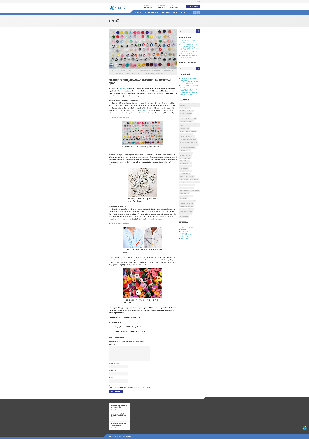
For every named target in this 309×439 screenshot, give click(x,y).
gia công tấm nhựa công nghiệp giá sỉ (189, 145)
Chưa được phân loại (185, 226)
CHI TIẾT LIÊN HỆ (193, 6)
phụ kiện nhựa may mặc (148, 73)
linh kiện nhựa (184, 168)
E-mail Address (113, 370)
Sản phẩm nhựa (165, 12)
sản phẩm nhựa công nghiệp (187, 201)
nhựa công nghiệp (185, 173)
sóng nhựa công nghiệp (186, 195)
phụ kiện (143, 110)
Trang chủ (138, 12)
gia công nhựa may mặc (167, 70)
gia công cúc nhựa (155, 70)
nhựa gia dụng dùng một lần (187, 176)
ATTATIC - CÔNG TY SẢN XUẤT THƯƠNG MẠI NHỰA (189, 104)
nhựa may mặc (114, 73)
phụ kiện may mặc (123, 73)
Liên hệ (183, 12)
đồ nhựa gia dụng (184, 216)
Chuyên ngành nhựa (150, 12)
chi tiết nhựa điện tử (185, 108)
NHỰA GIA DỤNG (184, 236)
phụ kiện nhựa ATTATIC (135, 73)
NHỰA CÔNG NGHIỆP (185, 235)
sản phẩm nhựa (183, 198)
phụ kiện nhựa (124, 88)
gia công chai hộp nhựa (186, 113)
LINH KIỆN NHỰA (184, 231)
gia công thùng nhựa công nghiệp (188, 142)
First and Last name (114, 363)
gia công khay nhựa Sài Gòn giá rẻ (188, 118)
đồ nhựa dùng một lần (185, 214)
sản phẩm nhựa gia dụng (186, 203)
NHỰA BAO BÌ (183, 233)
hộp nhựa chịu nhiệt (185, 150)
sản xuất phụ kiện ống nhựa (187, 208)
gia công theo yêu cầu (116, 260)
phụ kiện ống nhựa (184, 193)
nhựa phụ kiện (194, 179)
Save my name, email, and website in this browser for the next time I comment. (130, 387)
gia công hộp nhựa (185, 116)
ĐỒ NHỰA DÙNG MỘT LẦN (186, 227)
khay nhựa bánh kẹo (185, 158)
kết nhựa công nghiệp (185, 165)
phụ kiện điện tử (195, 190)
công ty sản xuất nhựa (186, 110)
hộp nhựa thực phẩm (185, 155)
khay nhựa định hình (185, 163)
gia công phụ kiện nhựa (188, 139)
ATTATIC (160, 93)
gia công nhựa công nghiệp (188, 131)
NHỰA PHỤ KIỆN (133, 70)
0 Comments (159, 73)
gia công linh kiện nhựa (186, 121)
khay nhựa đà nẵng (184, 160)
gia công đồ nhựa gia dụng (187, 147)
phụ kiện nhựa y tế (184, 190)
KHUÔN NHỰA (183, 229)
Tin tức (175, 12)
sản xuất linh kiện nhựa (186, 206)
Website (111, 377)
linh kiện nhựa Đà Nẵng (185, 171)
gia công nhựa (184, 128)
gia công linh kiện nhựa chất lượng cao (188, 124)
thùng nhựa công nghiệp (186, 211)
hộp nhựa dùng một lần (186, 152)
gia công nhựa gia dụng (186, 133)
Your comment (113, 344)
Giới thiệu (198, 1)
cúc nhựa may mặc (145, 70)
